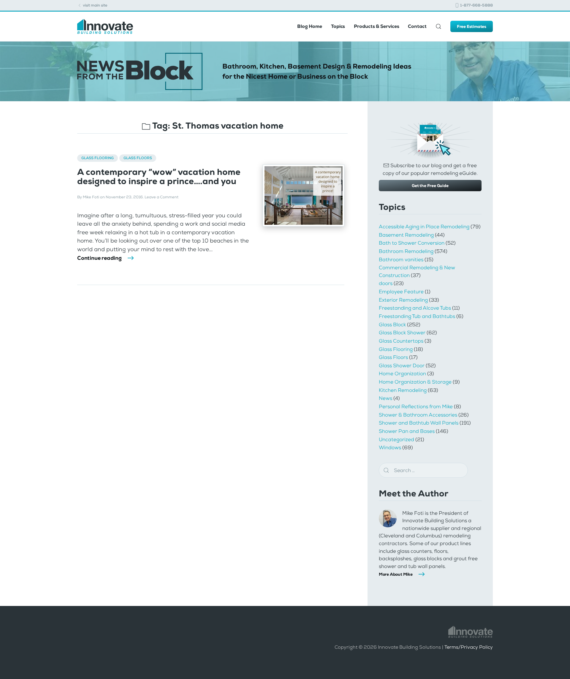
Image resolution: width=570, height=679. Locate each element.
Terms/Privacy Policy (468, 647)
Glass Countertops (401, 341)
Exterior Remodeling (403, 300)
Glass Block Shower (402, 332)
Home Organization (402, 373)
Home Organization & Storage (415, 382)
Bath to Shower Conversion (411, 243)
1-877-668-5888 (476, 5)
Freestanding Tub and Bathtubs (417, 316)
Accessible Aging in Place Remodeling (424, 226)
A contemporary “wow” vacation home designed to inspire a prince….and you (158, 177)
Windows (390, 447)
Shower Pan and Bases (407, 431)
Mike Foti (91, 197)
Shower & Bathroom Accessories (418, 414)
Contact (417, 26)
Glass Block (392, 324)
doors (385, 283)
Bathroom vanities (401, 259)
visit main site (94, 5)
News (385, 398)
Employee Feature (401, 291)
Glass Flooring (97, 158)
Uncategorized (396, 439)
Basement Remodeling (406, 235)
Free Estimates (471, 26)
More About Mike (396, 574)
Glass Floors (138, 158)
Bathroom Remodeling (406, 251)
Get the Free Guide (430, 185)
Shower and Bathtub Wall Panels (418, 423)
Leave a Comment (161, 197)
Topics (338, 26)
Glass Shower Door (402, 365)
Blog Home (309, 26)
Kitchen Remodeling (403, 390)
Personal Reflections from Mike (416, 406)
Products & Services (376, 26)
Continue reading (99, 258)
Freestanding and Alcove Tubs (415, 308)
